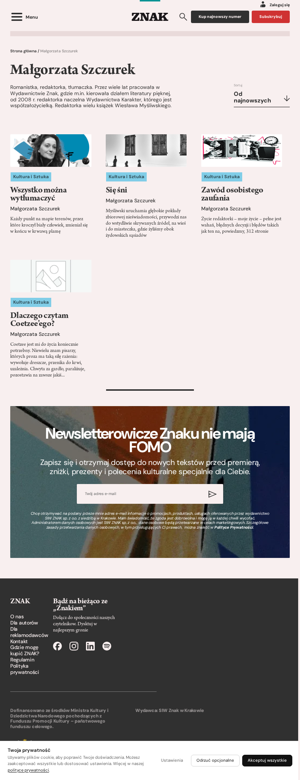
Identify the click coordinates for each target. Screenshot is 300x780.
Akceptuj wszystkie (267, 760)
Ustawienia (172, 760)
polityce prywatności (28, 770)
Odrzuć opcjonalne (215, 760)
